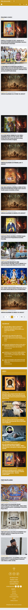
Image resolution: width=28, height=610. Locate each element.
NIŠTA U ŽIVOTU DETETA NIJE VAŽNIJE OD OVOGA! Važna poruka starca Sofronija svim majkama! (14, 421)
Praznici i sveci (6, 17)
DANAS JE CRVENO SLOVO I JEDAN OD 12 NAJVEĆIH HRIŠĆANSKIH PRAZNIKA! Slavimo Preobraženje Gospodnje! (13, 42)
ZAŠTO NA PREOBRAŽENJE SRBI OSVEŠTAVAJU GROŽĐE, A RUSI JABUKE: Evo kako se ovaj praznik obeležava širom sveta (13, 263)
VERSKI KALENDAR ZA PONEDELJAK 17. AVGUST (12, 163)
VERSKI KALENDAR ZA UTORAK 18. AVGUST (13, 94)
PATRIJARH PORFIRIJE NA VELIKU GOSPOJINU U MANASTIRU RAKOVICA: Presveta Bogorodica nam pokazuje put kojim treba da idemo (15, 345)
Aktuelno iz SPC (14, 577)
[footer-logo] (14, 569)
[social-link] (10, 573)
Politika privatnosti (14, 600)
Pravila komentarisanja (14, 596)
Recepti (13, 589)
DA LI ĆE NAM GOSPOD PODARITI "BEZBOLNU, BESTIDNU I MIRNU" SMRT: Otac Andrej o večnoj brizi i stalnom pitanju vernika (14, 446)
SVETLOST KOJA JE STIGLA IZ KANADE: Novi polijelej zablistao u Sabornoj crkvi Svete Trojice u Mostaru (13, 533)
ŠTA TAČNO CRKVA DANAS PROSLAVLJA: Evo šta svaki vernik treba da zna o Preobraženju (13, 288)
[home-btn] (1, 4)
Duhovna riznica (6, 418)
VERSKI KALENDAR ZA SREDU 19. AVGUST (12, 312)
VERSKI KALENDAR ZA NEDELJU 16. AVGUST (13, 213)
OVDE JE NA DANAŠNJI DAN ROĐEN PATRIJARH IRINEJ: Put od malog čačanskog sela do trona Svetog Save (14, 361)
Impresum (14, 591)
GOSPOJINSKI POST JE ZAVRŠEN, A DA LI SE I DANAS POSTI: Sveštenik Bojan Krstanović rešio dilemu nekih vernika (13, 559)
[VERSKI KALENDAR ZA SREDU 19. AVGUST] (14, 301)
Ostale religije (10, 586)
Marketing (14, 593)
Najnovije (5, 323)
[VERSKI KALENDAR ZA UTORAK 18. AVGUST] (14, 82)
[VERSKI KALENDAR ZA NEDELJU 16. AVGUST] (14, 201)
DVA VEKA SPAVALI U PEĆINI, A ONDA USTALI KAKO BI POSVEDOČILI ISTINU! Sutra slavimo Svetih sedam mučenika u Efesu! (13, 188)
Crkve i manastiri (14, 581)
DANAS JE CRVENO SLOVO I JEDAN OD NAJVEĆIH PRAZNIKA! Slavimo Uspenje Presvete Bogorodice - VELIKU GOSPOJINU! (13, 472)
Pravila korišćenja (14, 594)
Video (4, 371)
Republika (9, 604)
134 (21, 317)
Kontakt (14, 598)
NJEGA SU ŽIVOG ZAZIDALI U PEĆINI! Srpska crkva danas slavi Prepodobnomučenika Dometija (13, 237)
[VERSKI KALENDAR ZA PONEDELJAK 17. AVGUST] (14, 151)
